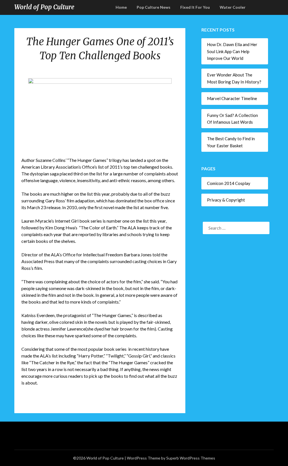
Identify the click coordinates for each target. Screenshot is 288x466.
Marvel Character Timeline (232, 98)
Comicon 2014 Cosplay (228, 183)
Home (121, 7)
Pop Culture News (153, 7)
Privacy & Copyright (226, 199)
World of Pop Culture (44, 7)
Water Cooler (233, 7)
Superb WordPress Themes (190, 458)
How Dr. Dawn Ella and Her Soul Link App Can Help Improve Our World (232, 51)
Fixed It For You (195, 7)
